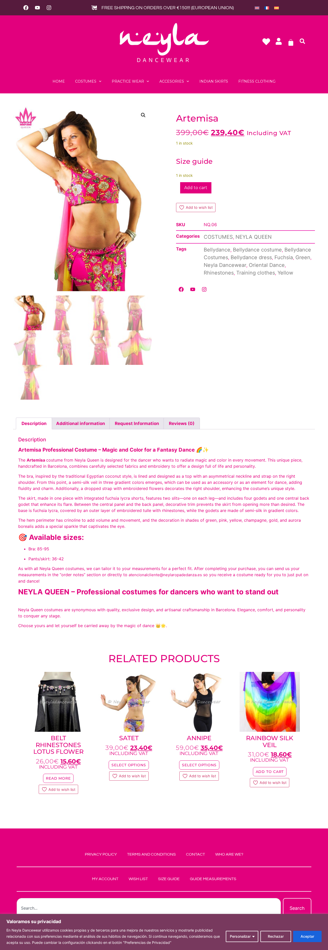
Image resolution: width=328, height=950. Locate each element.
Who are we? (229, 854)
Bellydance (217, 250)
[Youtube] (37, 8)
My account (105, 879)
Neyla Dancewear (225, 265)
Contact (195, 854)
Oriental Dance (267, 265)
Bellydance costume (257, 250)
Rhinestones (219, 273)
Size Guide (169, 879)
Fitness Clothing (256, 81)
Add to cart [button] (270, 771)
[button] (302, 41)
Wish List (138, 879)
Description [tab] (34, 423)
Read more (58, 778)
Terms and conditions (151, 854)
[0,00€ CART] (290, 42)
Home (59, 81)
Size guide (194, 161)
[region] (164, 932)
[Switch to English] (257, 7)
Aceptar (307, 936)
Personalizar (240, 936)
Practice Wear (128, 81)
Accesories (171, 81)
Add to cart (195, 187)
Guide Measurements (213, 879)
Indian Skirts (213, 81)
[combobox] (149, 908)
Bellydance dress (251, 257)
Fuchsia (283, 257)
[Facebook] (26, 8)
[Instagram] (49, 8)
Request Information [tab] (137, 423)
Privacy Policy (101, 854)
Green (302, 257)
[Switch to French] (267, 7)
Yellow (285, 273)
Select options (128, 765)
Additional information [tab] (80, 423)
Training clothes (255, 273)
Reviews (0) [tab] (181, 423)
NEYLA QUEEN (253, 237)
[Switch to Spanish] (276, 7)
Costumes (85, 81)
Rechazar (276, 936)
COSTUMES (218, 237)
